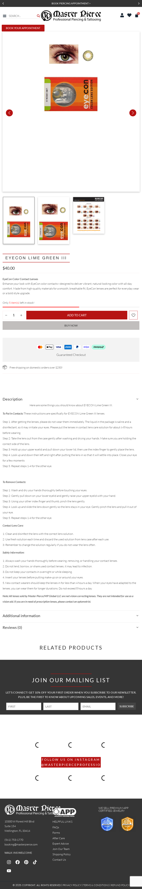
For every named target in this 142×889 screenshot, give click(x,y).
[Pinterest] (26, 862)
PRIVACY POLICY (72, 885)
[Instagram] (9, 862)
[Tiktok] (34, 862)
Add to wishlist (133, 315)
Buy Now (71, 325)
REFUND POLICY (120, 885)
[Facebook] (17, 862)
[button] (3, 3)
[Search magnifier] (38, 15)
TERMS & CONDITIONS (96, 885)
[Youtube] (9, 870)
